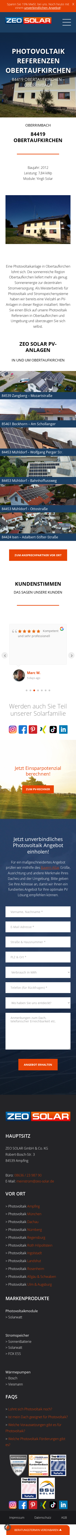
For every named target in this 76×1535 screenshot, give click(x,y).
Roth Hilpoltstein (39, 1245)
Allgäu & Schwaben (41, 1276)
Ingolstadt (34, 1253)
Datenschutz (42, 1517)
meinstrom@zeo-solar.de (35, 1181)
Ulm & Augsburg (39, 1284)
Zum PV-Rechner (38, 789)
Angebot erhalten (38, 1065)
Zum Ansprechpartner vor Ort (38, 555)
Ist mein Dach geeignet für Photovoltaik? (38, 1417)
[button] (7, 1527)
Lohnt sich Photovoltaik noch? (30, 1409)
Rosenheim (35, 1268)
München (34, 1214)
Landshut (34, 1260)
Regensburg (36, 1237)
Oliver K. (34, 672)
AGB (64, 1517)
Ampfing (33, 1206)
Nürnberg (34, 1229)
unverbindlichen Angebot (42, 8)
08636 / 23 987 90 (28, 1175)
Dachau (32, 1221)
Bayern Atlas (50, 867)
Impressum (16, 1517)
